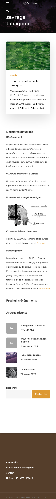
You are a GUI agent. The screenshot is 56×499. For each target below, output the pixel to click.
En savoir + (42, 243)
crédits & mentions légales (20, 467)
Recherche (12, 388)
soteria (13, 75)
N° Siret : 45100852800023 (19, 478)
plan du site (12, 462)
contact (10, 473)
